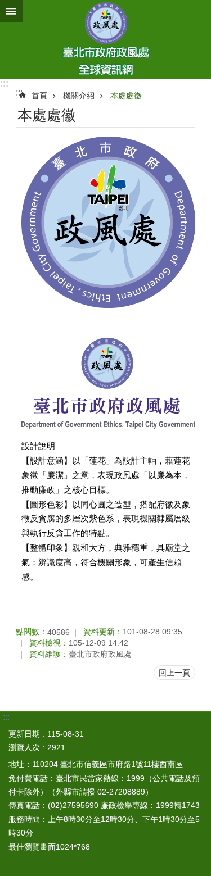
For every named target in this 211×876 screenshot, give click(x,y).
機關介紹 (79, 95)
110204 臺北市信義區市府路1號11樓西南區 (107, 764)
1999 (136, 778)
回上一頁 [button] (174, 672)
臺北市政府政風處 (105, 39)
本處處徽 (126, 95)
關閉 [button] (11, 11)
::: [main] (19, 92)
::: (4, 83)
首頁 (39, 95)
